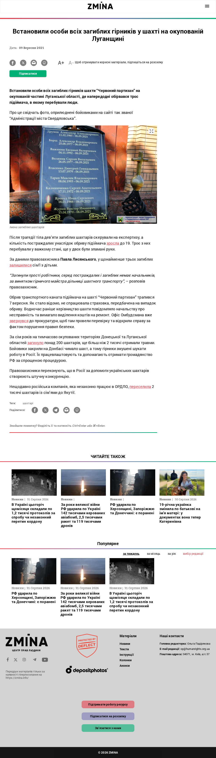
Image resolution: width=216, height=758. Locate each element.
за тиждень (131, 554)
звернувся (18, 320)
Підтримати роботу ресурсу (108, 704)
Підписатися (28, 73)
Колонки (126, 660)
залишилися (20, 265)
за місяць (153, 554)
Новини (125, 644)
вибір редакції (193, 554)
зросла (113, 243)
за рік (172, 554)
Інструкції (127, 655)
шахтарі (28, 403)
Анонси (125, 666)
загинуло (35, 342)
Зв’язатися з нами (108, 728)
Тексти (124, 649)
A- (71, 63)
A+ (61, 63)
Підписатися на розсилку (108, 716)
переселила (140, 386)
